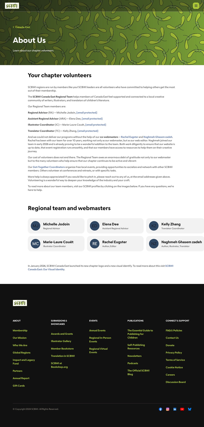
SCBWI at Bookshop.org (59, 365)
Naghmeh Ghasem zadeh (157, 136)
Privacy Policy (174, 352)
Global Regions (21, 352)
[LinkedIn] (174, 409)
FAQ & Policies (174, 330)
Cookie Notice (174, 367)
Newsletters (134, 355)
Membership (20, 330)
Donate (170, 345)
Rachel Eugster (129, 136)
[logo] (12, 6)
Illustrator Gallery (61, 341)
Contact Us (172, 337)
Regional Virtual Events (98, 350)
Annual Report (21, 378)
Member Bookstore (62, 348)
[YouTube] (182, 409)
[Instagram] (167, 409)
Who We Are (20, 345)
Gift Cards (19, 385)
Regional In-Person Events (100, 339)
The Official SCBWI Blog (138, 372)
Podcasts (132, 363)
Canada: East (22, 27)
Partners (17, 370)
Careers (170, 374)
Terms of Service (175, 359)
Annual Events (97, 330)
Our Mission (19, 337)
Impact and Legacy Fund (24, 361)
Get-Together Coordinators (49, 167)
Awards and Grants (62, 333)
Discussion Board (176, 382)
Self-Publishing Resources (136, 346)
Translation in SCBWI (63, 355)
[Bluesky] (189, 409)
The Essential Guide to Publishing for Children (140, 334)
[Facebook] (160, 409)
